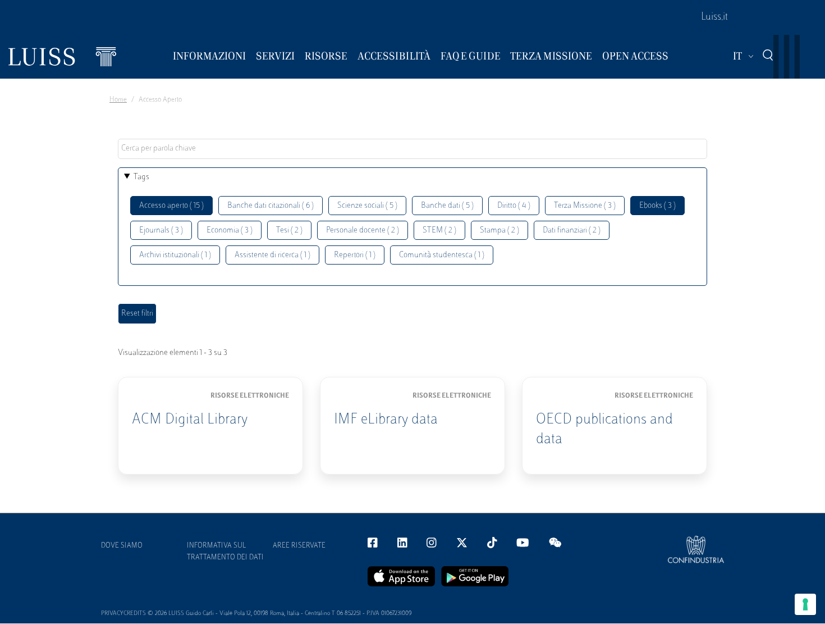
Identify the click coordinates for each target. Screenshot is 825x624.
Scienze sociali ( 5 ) (367, 206)
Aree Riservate (299, 546)
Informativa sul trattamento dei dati (225, 552)
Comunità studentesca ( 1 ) (441, 255)
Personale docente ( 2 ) (362, 230)
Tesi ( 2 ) (289, 230)
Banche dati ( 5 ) (447, 206)
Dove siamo (122, 546)
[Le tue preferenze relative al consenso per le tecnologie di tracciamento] (805, 604)
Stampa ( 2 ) (499, 230)
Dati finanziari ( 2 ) (572, 230)
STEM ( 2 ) (439, 230)
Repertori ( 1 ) (354, 255)
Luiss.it (714, 17)
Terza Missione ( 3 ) (585, 206)
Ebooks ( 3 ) (657, 206)
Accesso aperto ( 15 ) (171, 206)
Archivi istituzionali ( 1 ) (175, 255)
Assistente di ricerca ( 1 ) (272, 255)
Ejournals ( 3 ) (161, 230)
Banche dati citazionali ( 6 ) (270, 206)
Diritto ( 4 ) (513, 206)
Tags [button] (141, 177)
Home (118, 100)
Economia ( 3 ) (230, 230)
